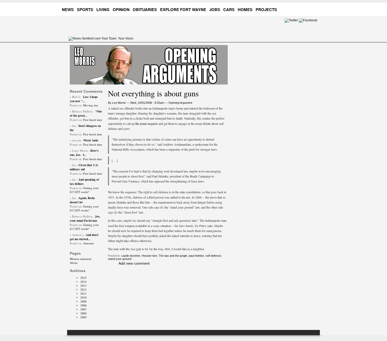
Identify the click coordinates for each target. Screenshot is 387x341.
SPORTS (85, 9)
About (73, 263)
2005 (83, 317)
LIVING (103, 9)
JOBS (214, 9)
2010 (83, 297)
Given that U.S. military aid (84, 167)
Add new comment (134, 263)
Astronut (88, 243)
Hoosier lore (149, 255)
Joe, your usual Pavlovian (85, 218)
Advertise (294, 8)
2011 (83, 293)
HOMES (245, 9)
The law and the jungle (173, 255)
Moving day (90, 105)
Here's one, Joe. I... (84, 153)
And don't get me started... (84, 237)
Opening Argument (180, 102)
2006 (83, 313)
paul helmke (196, 255)
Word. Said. (90, 140)
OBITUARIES (145, 9)
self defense (213, 255)
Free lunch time (92, 120)
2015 (83, 278)
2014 (83, 282)
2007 (83, 309)
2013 (83, 286)
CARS (229, 9)
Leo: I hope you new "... (84, 99)
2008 (83, 305)
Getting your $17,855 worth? (84, 190)
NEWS (68, 9)
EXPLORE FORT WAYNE (183, 9)
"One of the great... (86, 113)
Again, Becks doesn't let (82, 200)
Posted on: (76, 105)
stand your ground (119, 258)
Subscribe (315, 8)
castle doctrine (130, 255)
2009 (83, 301)
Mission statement (80, 259)
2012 (83, 289)
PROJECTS (266, 9)
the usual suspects (146, 123)
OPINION (121, 9)
